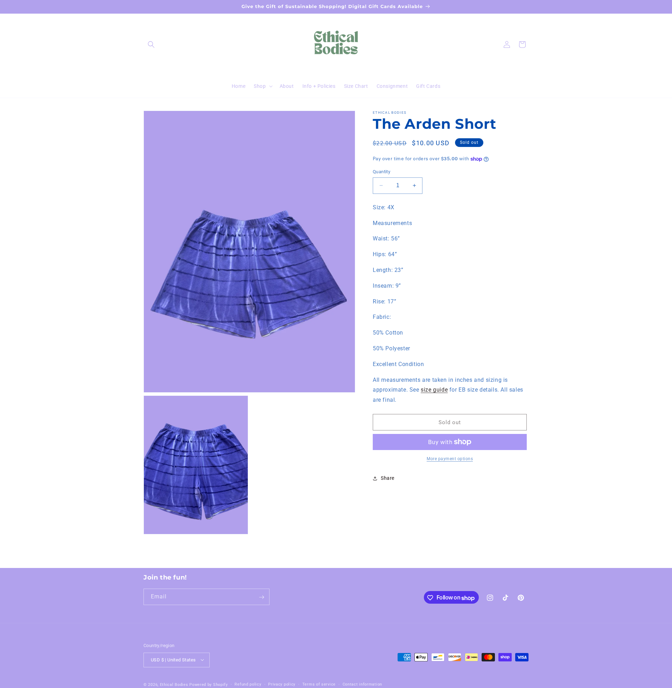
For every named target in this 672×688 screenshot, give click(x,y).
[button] (151, 44)
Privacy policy (281, 684)
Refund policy (247, 684)
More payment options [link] (450, 458)
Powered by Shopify (208, 684)
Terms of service (319, 684)
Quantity (381, 171)
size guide (434, 389)
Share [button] (387, 478)
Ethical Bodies (174, 684)
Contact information (362, 684)
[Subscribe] (261, 597)
